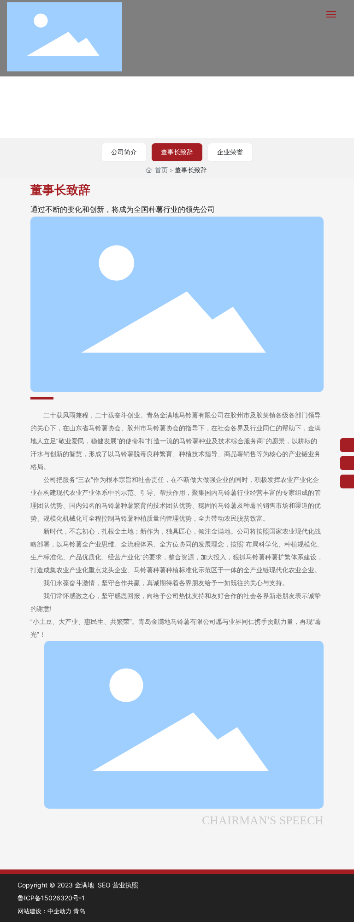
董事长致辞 (177, 152)
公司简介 (124, 152)
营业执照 (125, 885)
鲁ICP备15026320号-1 (51, 898)
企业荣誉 (230, 152)
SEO (104, 885)
